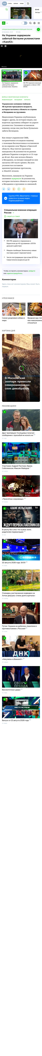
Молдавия (18, 99)
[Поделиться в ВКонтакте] (8, 189)
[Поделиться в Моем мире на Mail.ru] (23, 189)
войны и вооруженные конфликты (15, 97)
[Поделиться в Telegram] (3, 189)
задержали (16, 178)
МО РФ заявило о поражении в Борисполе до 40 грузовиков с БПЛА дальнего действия (21, 243)
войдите (32, 271)
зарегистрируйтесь (14, 273)
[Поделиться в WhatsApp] (18, 189)
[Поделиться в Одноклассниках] (13, 189)
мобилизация (7, 99)
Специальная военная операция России (17, 29)
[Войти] (34, 23)
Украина (27, 99)
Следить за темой (13, 216)
